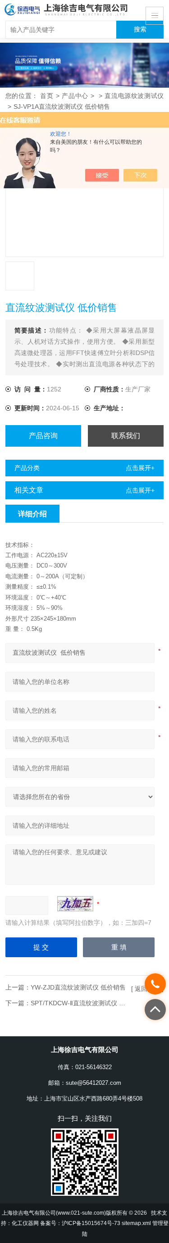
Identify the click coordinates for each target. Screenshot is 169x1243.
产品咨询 (43, 435)
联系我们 (125, 435)
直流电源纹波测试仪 (134, 95)
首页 (46, 95)
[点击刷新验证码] (75, 903)
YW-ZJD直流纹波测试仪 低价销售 (78, 987)
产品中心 (75, 95)
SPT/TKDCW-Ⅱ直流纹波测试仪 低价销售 (87, 1003)
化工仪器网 (25, 1223)
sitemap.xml (136, 1223)
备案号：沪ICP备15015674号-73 (80, 1223)
